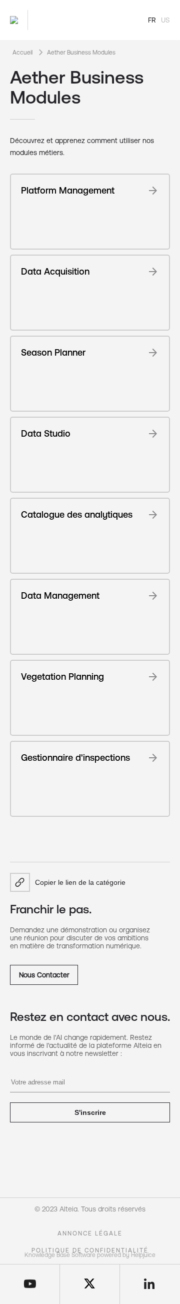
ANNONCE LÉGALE (90, 1233)
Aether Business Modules (81, 52)
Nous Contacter (44, 975)
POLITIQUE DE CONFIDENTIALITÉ (90, 1250)
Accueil (22, 52)
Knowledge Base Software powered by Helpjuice (90, 1254)
